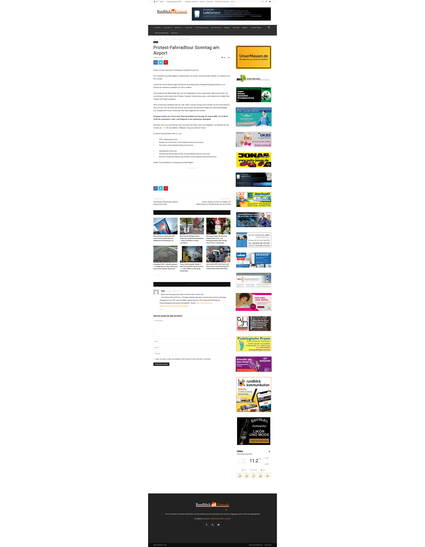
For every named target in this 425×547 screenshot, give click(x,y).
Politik (160, 39)
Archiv (232, 1)
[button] (269, 28)
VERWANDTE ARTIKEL (182, 213)
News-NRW (236, 27)
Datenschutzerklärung (221, 1)
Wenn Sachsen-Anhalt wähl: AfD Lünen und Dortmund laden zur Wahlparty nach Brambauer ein (163, 238)
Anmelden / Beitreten (191, 1)
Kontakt (202, 1)
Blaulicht (177, 27)
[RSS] (266, 1)
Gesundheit (188, 27)
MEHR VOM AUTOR (203, 213)
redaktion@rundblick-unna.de (220, 519)
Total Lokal (167, 27)
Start (154, 39)
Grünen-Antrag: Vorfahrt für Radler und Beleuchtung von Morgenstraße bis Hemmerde (213, 203)
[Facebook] (262, 1)
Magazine (245, 27)
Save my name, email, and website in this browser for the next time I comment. (183, 359)
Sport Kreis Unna (216, 27)
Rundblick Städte (256, 27)
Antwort (162, 309)
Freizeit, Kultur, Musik (201, 27)
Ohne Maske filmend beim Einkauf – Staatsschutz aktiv (166, 203)
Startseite (158, 27)
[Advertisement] (192, 172)
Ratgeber (227, 27)
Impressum (209, 1)
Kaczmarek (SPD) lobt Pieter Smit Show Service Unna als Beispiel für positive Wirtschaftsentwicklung (217, 266)
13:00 (163, 128)
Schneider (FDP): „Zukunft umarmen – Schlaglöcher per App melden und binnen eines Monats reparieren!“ (165, 266)
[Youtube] (270, 1)
